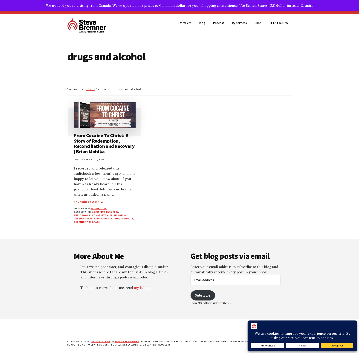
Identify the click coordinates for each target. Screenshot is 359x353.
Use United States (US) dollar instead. (269, 5)
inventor (127, 218)
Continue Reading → (88, 202)
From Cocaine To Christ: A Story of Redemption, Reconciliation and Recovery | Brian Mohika (104, 143)
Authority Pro (100, 341)
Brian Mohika (118, 215)
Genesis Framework (127, 341)
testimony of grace (87, 222)
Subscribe (203, 295)
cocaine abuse (83, 218)
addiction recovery (105, 211)
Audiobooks (98, 208)
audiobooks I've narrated (91, 215)
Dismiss (306, 5)
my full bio (143, 288)
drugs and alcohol (106, 218)
